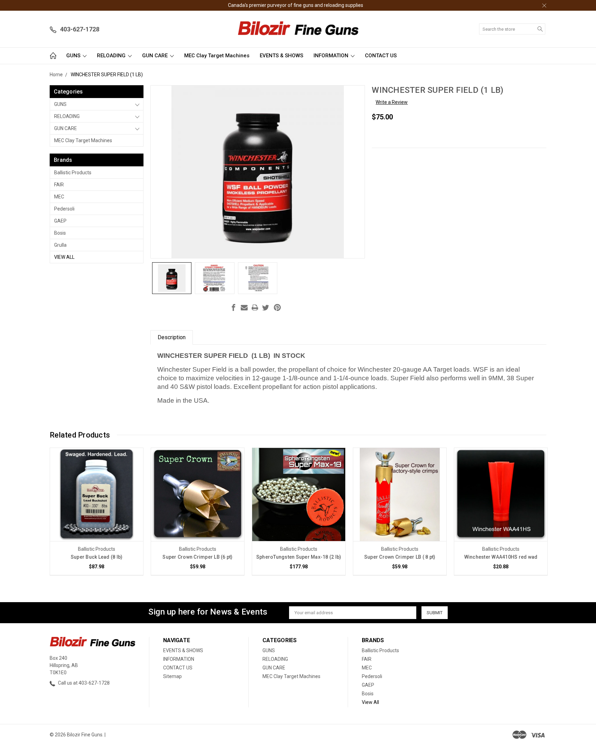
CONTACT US (381, 55)
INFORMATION (332, 55)
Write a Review (392, 102)
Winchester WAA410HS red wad (501, 557)
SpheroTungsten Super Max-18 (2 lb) (298, 557)
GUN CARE (155, 55)
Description (172, 337)
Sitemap (172, 676)
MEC (59, 196)
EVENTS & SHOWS (281, 55)
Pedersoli (64, 209)
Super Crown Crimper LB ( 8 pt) (400, 557)
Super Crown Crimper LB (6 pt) (197, 557)
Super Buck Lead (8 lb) (97, 557)
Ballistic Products (72, 172)
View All (64, 257)
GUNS (74, 55)
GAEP (60, 221)
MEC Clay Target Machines (216, 55)
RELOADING (112, 55)
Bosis (60, 233)
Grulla (60, 245)
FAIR (59, 184)
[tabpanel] (96, 512)
